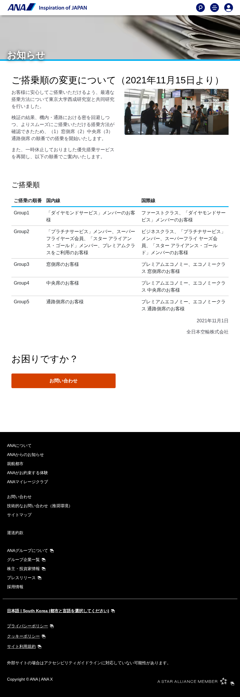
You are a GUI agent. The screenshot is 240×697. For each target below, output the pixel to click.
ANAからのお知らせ (25, 454)
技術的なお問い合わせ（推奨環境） (40, 505)
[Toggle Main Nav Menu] (214, 7)
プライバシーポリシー (27, 626)
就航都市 (15, 463)
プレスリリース (21, 577)
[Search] (200, 7)
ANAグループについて (27, 550)
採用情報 (15, 586)
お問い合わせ (63, 380)
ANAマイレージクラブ (27, 481)
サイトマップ (19, 514)
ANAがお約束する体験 (27, 472)
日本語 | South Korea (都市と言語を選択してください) (58, 610)
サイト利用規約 (21, 646)
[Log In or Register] (228, 7)
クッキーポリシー (23, 636)
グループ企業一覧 (23, 559)
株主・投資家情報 (23, 568)
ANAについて (19, 445)
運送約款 (15, 532)
